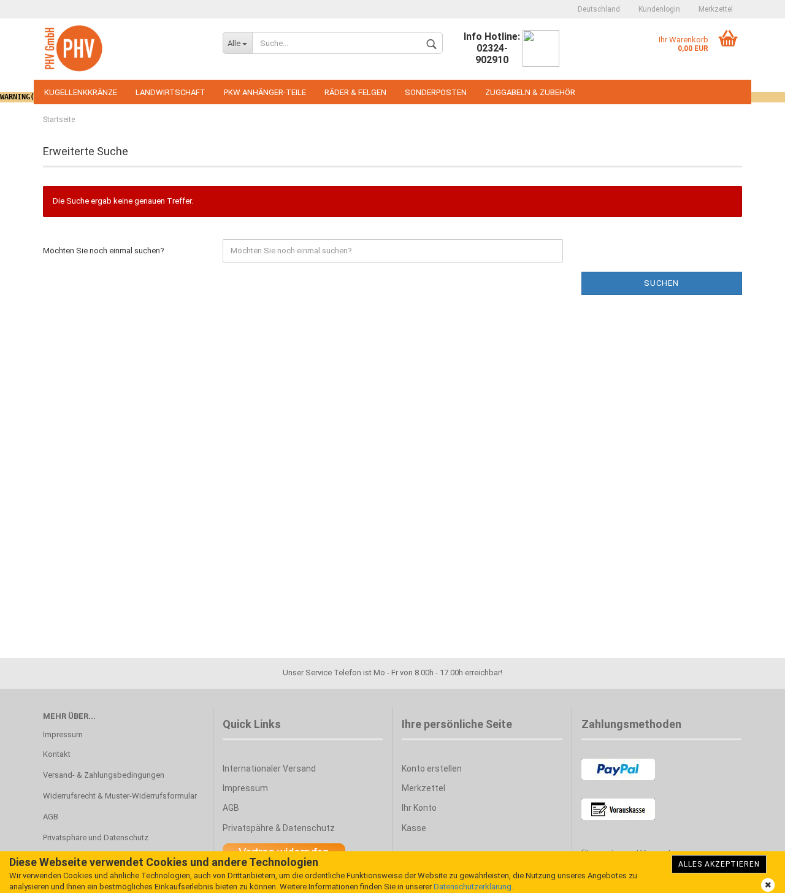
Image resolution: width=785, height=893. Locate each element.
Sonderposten (436, 92)
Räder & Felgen (355, 92)
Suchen (661, 283)
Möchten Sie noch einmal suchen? (103, 250)
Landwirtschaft (170, 92)
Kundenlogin (659, 9)
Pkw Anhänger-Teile (265, 92)
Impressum (63, 734)
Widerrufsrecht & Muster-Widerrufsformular (120, 795)
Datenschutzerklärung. (473, 886)
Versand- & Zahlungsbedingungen (103, 775)
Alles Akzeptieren (719, 864)
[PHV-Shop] (123, 49)
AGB (50, 816)
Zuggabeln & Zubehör (530, 92)
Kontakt (57, 754)
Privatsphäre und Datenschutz (95, 837)
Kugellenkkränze (80, 92)
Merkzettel (716, 9)
